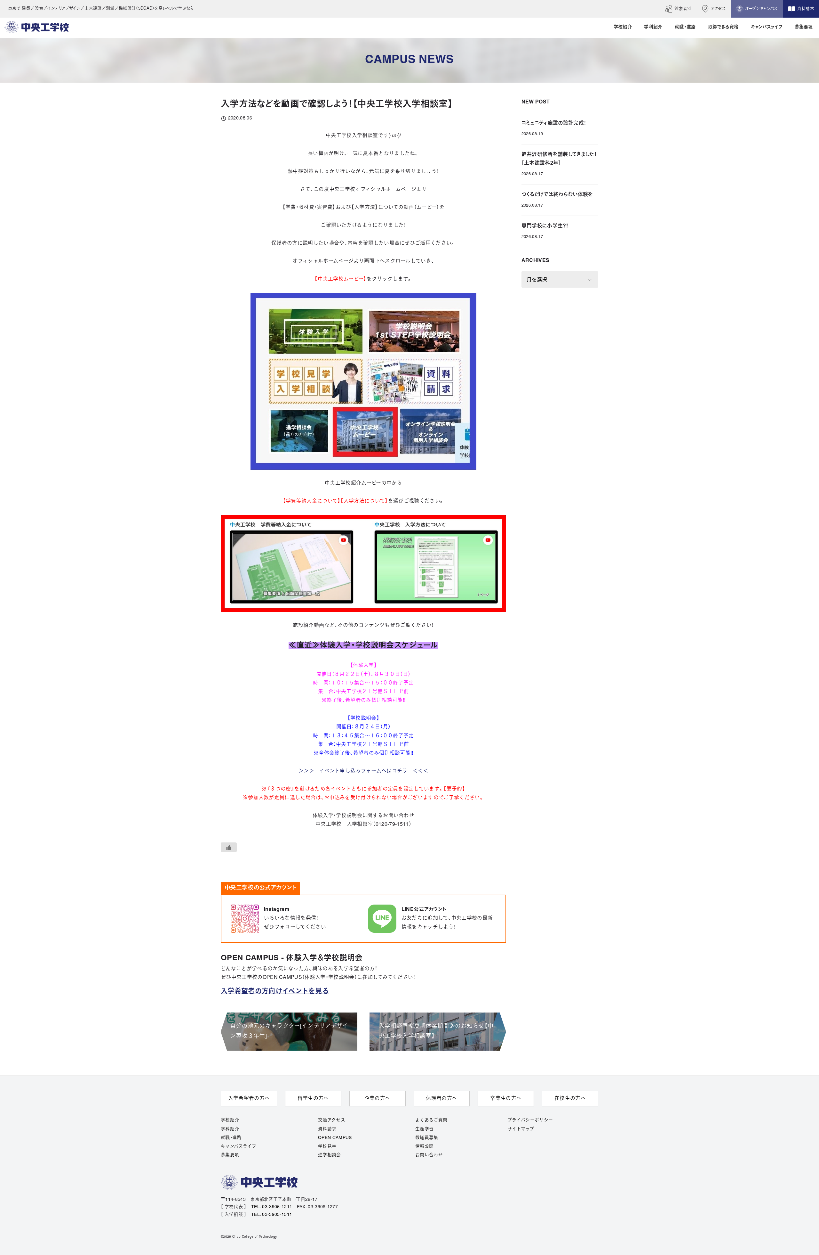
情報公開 (424, 1146)
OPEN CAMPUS (335, 1138)
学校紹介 (230, 1120)
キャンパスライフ (239, 1146)
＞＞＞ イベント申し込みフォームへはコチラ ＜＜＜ (363, 771)
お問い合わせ (429, 1155)
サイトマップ (520, 1129)
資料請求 (327, 1129)
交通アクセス (331, 1120)
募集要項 (230, 1155)
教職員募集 (426, 1138)
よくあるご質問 (431, 1120)
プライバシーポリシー (530, 1120)
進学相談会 (329, 1155)
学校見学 (327, 1146)
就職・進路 (231, 1138)
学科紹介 (230, 1129)
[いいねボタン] (229, 847)
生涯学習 (424, 1129)
